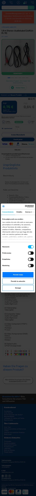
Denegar (18, 288)
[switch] (31, 253)
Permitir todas (18, 275)
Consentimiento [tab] (8, 212)
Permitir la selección (18, 281)
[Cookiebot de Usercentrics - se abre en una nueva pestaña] (25, 206)
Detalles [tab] (19, 212)
